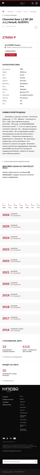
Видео (22, 399)
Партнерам (5, 402)
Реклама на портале (8, 399)
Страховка (23, 422)
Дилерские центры (23, 416)
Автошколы (23, 419)
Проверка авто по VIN (23, 430)
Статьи (22, 404)
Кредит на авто (23, 426)
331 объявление (15, 330)
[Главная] (3, 11)
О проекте (5, 396)
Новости (22, 401)
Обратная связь (7, 404)
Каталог (22, 410)
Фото (21, 396)
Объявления (23, 413)
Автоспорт (23, 407)
